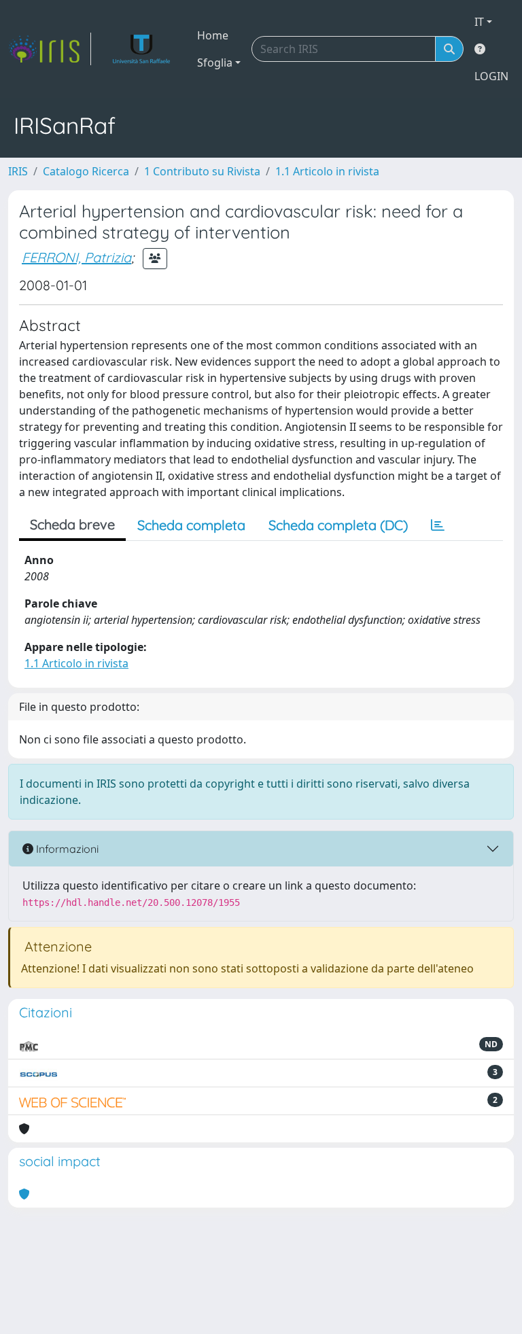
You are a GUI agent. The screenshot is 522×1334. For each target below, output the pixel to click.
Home (212, 35)
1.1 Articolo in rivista (327, 171)
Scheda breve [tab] (72, 524)
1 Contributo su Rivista (202, 171)
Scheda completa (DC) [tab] (338, 524)
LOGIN (491, 76)
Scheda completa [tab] (191, 524)
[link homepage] (49, 49)
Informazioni (66, 849)
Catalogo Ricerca (86, 171)
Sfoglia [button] (214, 62)
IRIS (18, 171)
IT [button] (479, 21)
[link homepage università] (141, 48)
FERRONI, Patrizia (76, 257)
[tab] (437, 525)
